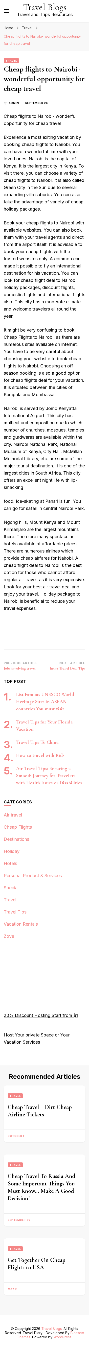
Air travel (13, 815)
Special (11, 887)
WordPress (62, 1337)
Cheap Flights (18, 827)
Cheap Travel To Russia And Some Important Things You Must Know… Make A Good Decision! (41, 1187)
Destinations (16, 839)
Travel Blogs (45, 7)
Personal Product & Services (33, 875)
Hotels (10, 863)
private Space (39, 1034)
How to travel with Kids (40, 755)
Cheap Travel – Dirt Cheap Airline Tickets (40, 1111)
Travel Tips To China (37, 742)
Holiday (12, 851)
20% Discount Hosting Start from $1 (41, 1015)
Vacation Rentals (21, 924)
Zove (9, 936)
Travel (11, 60)
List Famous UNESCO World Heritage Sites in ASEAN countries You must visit (45, 702)
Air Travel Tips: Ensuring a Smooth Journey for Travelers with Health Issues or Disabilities (49, 776)
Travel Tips (15, 911)
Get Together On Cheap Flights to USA (36, 1263)
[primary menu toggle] (6, 11)
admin (14, 102)
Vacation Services (22, 1042)
